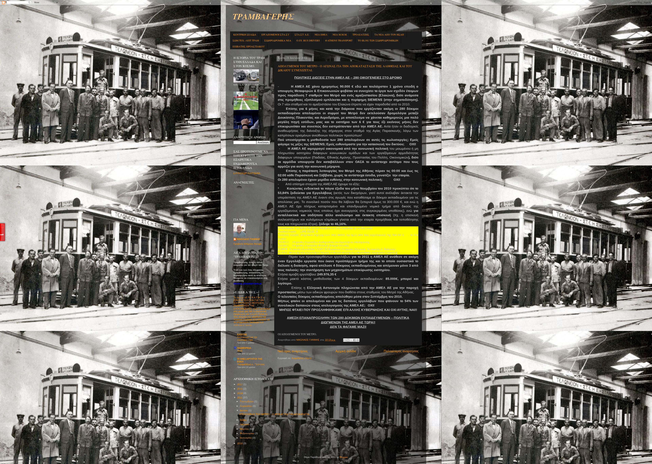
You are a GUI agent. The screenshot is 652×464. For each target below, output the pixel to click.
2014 (240, 393)
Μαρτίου (245, 429)
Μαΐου (243, 420)
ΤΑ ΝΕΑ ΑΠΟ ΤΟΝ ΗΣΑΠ (389, 34)
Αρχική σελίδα (346, 351)
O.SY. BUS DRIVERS (308, 40)
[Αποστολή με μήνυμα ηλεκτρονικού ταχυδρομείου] (345, 340)
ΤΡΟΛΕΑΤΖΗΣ (360, 34)
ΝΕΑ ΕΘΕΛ (321, 34)
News (239, 350)
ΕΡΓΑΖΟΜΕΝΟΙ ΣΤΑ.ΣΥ (275, 34)
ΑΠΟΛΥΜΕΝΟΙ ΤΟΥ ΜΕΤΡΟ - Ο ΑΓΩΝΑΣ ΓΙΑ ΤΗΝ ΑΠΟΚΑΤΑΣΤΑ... (275, 414)
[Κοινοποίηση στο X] (351, 340)
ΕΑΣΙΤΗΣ (242, 334)
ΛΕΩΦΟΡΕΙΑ (244, 348)
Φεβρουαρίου (247, 433)
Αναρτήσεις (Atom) (302, 358)
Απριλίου (245, 424)
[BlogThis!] (348, 340)
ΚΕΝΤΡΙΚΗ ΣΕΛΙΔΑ (244, 34)
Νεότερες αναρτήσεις (293, 351)
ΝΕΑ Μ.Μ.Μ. (340, 34)
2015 (240, 388)
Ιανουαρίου (246, 438)
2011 (240, 397)
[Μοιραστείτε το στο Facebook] (354, 340)
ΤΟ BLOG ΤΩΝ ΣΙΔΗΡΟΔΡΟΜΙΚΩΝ (378, 40)
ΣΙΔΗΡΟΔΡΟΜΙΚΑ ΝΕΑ (277, 40)
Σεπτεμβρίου (247, 401)
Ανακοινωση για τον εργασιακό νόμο (247, 338)
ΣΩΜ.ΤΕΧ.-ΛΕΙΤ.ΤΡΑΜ (246, 40)
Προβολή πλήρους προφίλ (247, 244)
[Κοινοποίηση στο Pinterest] (357, 340)
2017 (240, 384)
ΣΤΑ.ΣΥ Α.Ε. (302, 34)
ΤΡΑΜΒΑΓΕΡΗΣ (263, 16)
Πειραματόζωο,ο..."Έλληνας (251, 364)
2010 (240, 443)
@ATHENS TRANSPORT (338, 40)
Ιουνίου (244, 410)
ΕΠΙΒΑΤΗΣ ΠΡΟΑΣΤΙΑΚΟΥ (249, 46)
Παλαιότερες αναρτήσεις (401, 351)
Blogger (343, 457)
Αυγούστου (246, 406)
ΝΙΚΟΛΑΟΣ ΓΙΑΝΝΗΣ (248, 239)
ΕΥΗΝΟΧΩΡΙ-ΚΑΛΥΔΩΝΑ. (247, 173)
